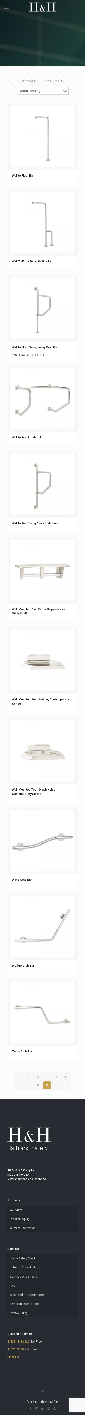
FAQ (12, 1285)
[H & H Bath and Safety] (42, 6)
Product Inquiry (19, 1219)
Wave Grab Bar (22, 879)
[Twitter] (36, 1408)
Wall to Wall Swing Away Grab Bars (35, 523)
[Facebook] (30, 1408)
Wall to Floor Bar (23, 175)
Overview (16, 1209)
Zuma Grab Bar (22, 1051)
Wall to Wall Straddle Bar (28, 437)
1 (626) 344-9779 (18, 1349)
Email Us (13, 1357)
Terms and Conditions (24, 1304)
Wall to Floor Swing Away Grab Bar (35, 347)
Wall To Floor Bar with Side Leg (32, 261)
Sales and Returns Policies (27, 1294)
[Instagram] (48, 1408)
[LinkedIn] (42, 1408)
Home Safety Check (23, 1258)
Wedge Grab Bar (23, 965)
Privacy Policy (18, 1313)
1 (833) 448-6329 (18, 1341)
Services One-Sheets (23, 1276)
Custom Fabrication (23, 1228)
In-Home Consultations (25, 1267)
